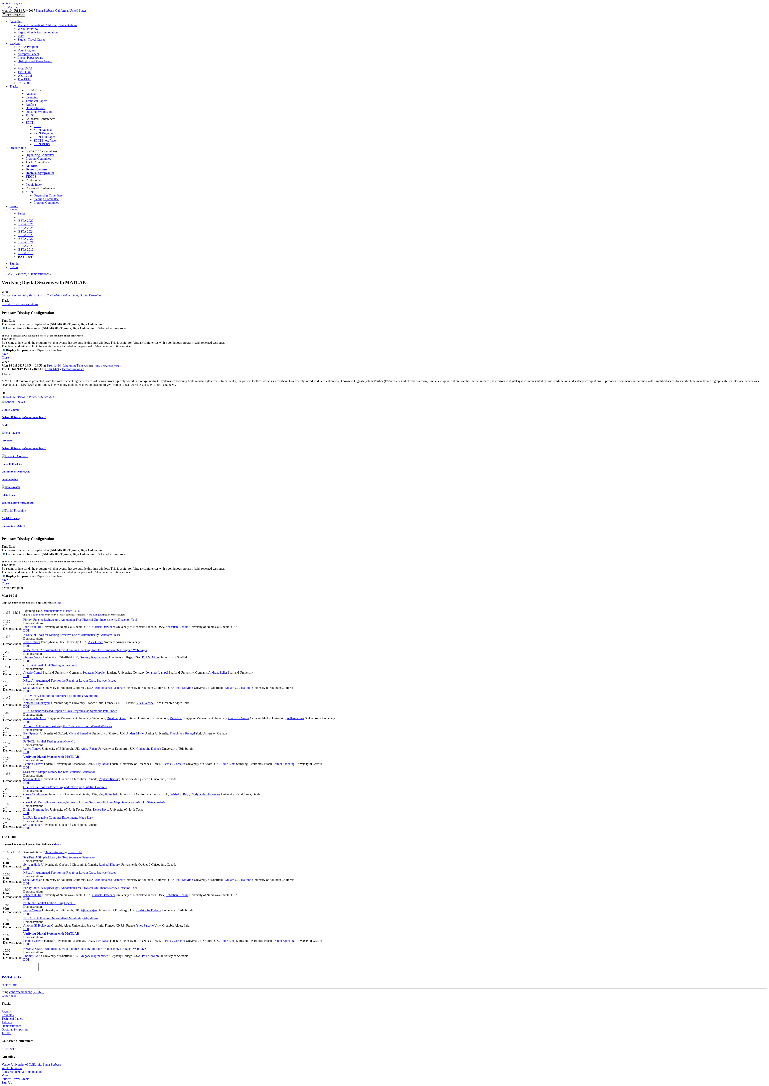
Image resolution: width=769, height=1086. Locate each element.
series (22, 274)
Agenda (31, 93)
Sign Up (7, 1082)
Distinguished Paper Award (35, 61)
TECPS (30, 115)
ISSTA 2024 (25, 231)
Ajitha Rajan (89, 748)
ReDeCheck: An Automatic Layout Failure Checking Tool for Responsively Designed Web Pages (85, 650)
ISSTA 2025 (25, 228)
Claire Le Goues (238, 718)
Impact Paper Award (30, 57)
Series (21, 213)
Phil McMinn (150, 657)
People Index (34, 184)
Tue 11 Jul (24, 72)
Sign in (14, 263)
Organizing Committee (40, 155)
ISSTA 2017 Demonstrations (20, 304)
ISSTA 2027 (25, 220)
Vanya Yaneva (32, 748)
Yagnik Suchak (108, 794)
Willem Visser (295, 718)
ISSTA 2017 (9, 274)
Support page (9, 995)
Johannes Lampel (157, 672)
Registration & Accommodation (38, 32)
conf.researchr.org (20, 992)
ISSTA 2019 (25, 249)
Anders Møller (135, 733)
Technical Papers (36, 101)
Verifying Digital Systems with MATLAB (51, 756)
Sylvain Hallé (31, 779)
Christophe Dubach (148, 748)
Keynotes (32, 97)
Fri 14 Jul (24, 83)
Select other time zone (112, 328)
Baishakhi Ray (179, 794)
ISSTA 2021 (25, 242)
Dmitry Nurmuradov (36, 809)
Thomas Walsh (32, 657)
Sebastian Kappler (94, 672)
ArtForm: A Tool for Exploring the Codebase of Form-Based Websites (67, 726)
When (5, 362)
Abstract (7, 374)
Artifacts (31, 104)
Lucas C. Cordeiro (49, 295)
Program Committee (38, 158)
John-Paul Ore (32, 627)
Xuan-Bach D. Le (34, 718)
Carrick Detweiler (103, 627)
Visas (21, 36)
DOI (4, 393)
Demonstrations (35, 108)
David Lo (176, 718)
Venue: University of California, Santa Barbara (47, 25)
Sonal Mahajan (32, 687)
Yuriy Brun (100, 365)
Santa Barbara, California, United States (61, 10)
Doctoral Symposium (39, 111)
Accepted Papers (28, 54)
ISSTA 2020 (25, 246)
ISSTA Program (28, 46)
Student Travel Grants (31, 39)
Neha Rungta (114, 365)
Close (5, 357)
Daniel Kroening (90, 295)
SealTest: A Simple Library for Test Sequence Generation (59, 772)
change (57, 602)
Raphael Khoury (109, 779)
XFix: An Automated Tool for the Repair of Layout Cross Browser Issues (69, 680)
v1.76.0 (38, 992)
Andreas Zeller (217, 672)
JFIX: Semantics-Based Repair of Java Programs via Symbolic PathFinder (70, 711)
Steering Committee (46, 199)
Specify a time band (50, 350)
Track (5, 300)
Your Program (26, 50)
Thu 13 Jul (24, 79)
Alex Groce (95, 642)
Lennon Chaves (11, 295)
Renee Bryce (101, 809)
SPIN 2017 (9, 1049)
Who (5, 291)
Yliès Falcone (145, 703)
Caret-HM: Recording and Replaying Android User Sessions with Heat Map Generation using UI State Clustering (95, 802)
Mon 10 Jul (25, 68)
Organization (18, 147)
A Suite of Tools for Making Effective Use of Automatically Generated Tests (71, 635)
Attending (16, 21)
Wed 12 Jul (25, 75)
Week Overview (28, 28)
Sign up (14, 267)
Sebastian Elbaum (177, 627)
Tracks (14, 86)
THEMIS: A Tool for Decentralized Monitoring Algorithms (60, 695)
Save (5, 354)
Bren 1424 (52, 369)
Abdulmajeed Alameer (109, 687)
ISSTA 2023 (25, 235)
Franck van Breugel (182, 733)
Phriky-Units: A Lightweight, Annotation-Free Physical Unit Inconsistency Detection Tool (80, 619)
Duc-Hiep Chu (116, 718)
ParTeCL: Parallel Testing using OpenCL (49, 741)
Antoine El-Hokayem (36, 703)
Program (15, 43)
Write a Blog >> (12, 3)
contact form (9, 984)
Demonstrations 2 (73, 369)
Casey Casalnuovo (35, 794)
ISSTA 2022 (25, 238)
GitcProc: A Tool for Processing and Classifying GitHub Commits (65, 787)
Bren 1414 (54, 365)
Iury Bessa (29, 295)
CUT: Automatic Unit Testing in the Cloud (50, 665)
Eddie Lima (70, 295)
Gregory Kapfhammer (94, 657)
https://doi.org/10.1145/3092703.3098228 (28, 396)
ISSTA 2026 (25, 224)
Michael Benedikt (79, 733)
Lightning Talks (73, 365)
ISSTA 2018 (25, 253)
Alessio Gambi (32, 672)
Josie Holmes (31, 642)
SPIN (37, 126)
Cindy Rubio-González (205, 794)
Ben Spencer (31, 733)
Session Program (12, 587)
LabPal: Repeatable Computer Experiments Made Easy (58, 817)
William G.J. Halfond (237, 687)
